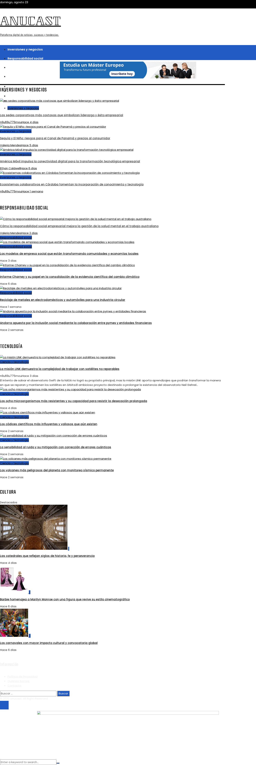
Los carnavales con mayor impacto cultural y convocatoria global (49, 643)
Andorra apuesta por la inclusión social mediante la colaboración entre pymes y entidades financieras (76, 323)
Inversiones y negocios (23, 108)
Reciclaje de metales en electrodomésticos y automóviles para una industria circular (62, 300)
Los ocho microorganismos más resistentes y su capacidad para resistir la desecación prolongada (73, 401)
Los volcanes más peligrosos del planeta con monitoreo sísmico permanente (57, 470)
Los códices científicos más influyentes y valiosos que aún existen (48, 424)
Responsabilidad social (16, 237)
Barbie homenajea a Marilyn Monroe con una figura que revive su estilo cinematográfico (65, 599)
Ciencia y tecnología (14, 362)
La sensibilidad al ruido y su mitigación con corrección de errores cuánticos (55, 447)
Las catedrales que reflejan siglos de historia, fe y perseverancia (47, 556)
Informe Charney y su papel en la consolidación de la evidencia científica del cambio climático (69, 277)
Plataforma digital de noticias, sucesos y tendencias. (29, 35)
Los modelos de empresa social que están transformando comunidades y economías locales (69, 254)
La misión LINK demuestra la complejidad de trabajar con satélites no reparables (59, 369)
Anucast (30, 22)
